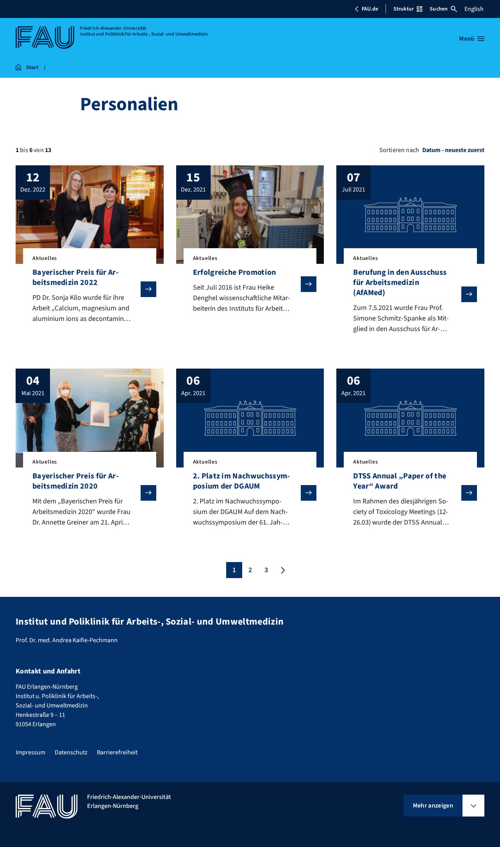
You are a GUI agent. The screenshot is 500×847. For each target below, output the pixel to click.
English (474, 9)
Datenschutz (71, 752)
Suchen (439, 9)
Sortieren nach (399, 150)
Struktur (403, 9)
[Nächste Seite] (282, 570)
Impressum (30, 752)
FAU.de (370, 9)
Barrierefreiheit (117, 752)
